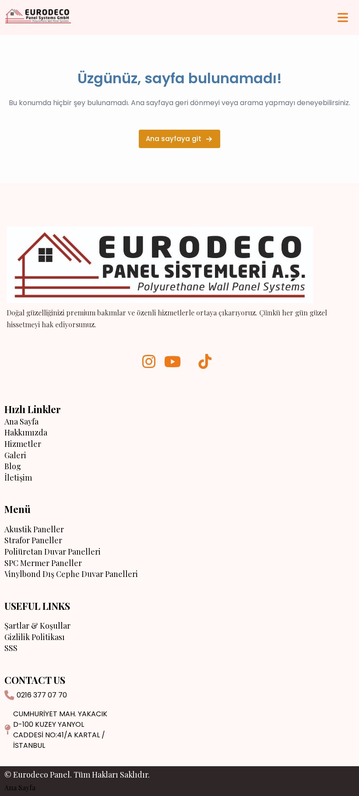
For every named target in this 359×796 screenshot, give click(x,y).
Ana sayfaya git (173, 138)
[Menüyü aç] (342, 17)
